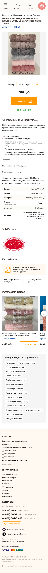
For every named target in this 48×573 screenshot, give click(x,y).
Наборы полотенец (13, 376)
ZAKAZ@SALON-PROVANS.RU (13, 541)
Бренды (5, 493)
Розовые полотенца (14, 397)
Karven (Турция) (33, 15)
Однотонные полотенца (15, 406)
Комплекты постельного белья (14, 441)
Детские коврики (9, 451)
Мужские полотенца (34, 410)
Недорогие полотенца (14, 414)
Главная (5, 15)
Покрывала (6, 444)
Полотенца (18, 15)
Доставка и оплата (9, 474)
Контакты (6, 484)
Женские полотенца (14, 410)
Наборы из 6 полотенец (15, 371)
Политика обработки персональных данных (17, 566)
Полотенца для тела (27, 363)
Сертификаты (7, 487)
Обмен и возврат (9, 478)
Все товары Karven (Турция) (11, 281)
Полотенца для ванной (15, 367)
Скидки (5, 490)
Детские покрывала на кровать (14, 460)
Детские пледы (8, 457)
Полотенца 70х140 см (14, 389)
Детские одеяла (8, 454)
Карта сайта (7, 496)
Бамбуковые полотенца (15, 380)
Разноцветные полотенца (16, 393)
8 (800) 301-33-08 (12, 518)
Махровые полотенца (14, 384)
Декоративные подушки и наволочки (17, 447)
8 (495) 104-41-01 (12, 510)
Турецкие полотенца (14, 419)
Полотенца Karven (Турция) (34, 281)
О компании (7, 481)
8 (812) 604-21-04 (12, 514)
